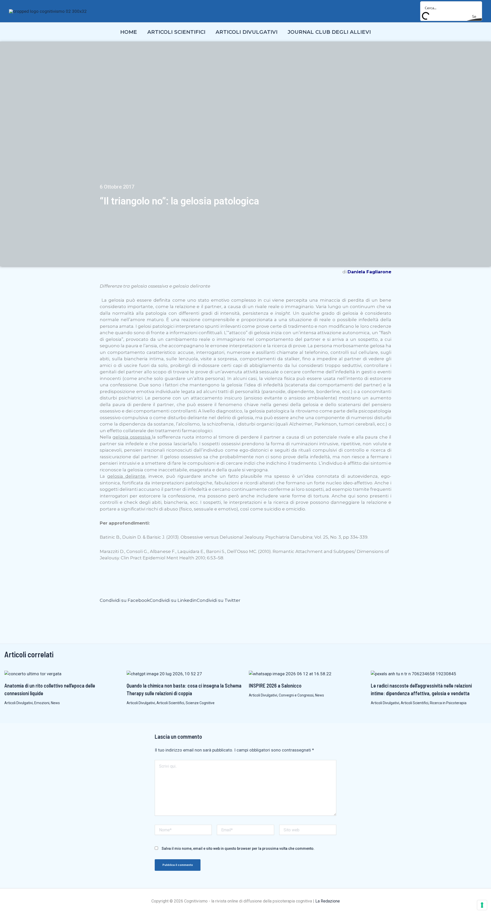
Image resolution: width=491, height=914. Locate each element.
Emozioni (41, 703)
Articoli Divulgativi (18, 703)
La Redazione (327, 901)
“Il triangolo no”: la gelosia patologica (179, 201)
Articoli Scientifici (170, 703)
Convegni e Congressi (296, 695)
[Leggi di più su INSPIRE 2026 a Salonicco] (290, 673)
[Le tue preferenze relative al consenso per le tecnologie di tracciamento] (482, 905)
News (55, 703)
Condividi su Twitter (218, 600)
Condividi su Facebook (125, 600)
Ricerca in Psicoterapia (448, 703)
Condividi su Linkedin (173, 600)
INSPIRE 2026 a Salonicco (275, 685)
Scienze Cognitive (200, 703)
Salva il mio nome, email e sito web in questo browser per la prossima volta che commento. (238, 848)
